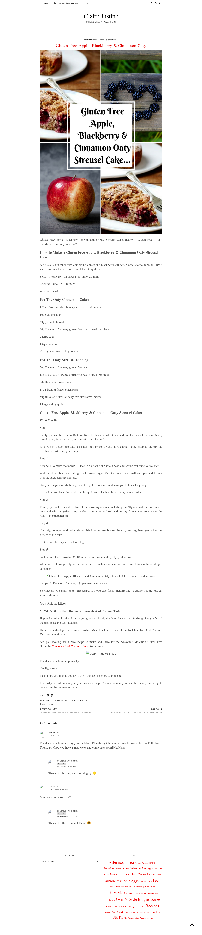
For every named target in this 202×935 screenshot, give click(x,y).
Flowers (149, 881)
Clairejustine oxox (67, 761)
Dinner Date (128, 873)
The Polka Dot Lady (142, 912)
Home (45, 3)
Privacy (86, 3)
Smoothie (121, 912)
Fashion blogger (128, 880)
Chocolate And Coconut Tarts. (70, 646)
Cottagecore (150, 868)
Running (108, 912)
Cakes (125, 868)
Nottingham (47, 704)
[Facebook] (156, 3)
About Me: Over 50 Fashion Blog (65, 3)
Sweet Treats (130, 912)
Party (116, 906)
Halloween (130, 886)
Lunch (135, 893)
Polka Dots (124, 907)
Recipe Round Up (137, 906)
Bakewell (145, 863)
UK (159, 912)
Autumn (138, 863)
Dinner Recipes (147, 874)
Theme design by (148, 931)
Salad (114, 912)
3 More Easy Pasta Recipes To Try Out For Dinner (135, 710)
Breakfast (109, 868)
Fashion (109, 880)
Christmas (134, 868)
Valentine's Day (133, 918)
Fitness (143, 881)
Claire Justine (101, 16)
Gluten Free (74, 700)
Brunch (118, 868)
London (128, 893)
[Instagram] (147, 3)
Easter (158, 874)
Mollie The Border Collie (148, 893)
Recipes (83, 700)
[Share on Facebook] (48, 695)
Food (102, 40)
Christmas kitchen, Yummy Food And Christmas (66, 710)
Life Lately (150, 886)
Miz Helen (53, 732)
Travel (153, 912)
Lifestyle (115, 892)
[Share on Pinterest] (52, 695)
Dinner (114, 874)
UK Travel (120, 917)
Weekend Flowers (146, 918)
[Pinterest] (151, 3)
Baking (60, 700)
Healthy (140, 886)
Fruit (111, 886)
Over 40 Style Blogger (133, 899)
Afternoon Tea (49, 700)
